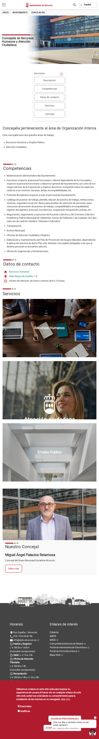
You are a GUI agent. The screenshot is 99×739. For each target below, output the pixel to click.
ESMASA (54, 632)
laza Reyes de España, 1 (22, 276)
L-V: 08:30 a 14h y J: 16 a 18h (24, 677)
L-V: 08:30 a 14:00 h (20, 647)
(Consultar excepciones (22, 651)
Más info (65, 699)
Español (87, 4)
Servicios (49, 105)
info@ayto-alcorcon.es (25, 640)
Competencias (49, 88)
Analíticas (25, 711)
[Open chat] (92, 732)
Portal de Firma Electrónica (63, 651)
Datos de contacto (49, 97)
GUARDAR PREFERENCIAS (65, 719)
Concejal (49, 114)
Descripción (49, 80)
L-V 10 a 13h (23, 655)
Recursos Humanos (19, 271)
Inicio (6, 12)
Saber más (13, 568)
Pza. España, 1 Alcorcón (25, 632)
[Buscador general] (75, 4)
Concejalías (38, 12)
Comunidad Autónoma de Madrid (66, 643)
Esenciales (25, 706)
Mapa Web (55, 655)
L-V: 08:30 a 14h (18, 666)
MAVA (53, 640)
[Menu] (4, 4)
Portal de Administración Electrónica (68, 647)
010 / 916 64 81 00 (22, 636)
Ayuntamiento (20, 12)
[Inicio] (27, 5)
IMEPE (53, 636)
